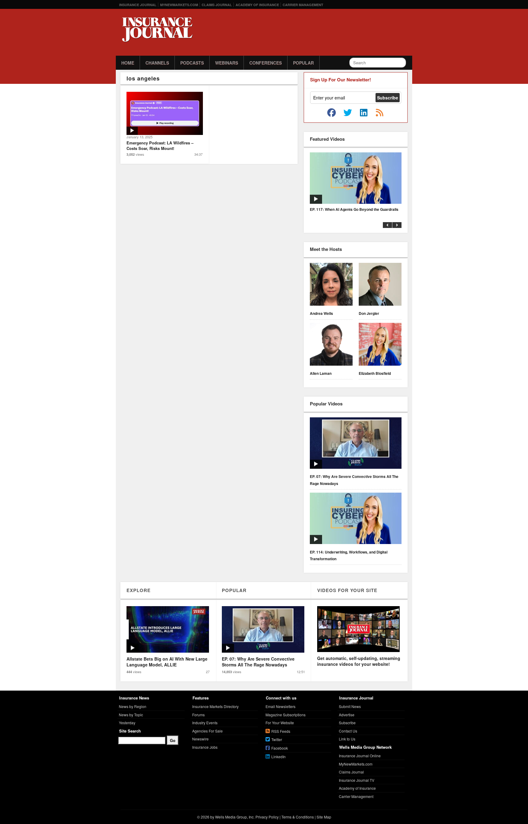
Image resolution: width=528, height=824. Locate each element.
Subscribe (347, 722)
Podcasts (192, 63)
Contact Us (348, 730)
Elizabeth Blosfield (375, 373)
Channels (157, 63)
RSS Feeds (280, 731)
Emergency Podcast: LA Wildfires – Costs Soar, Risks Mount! (160, 145)
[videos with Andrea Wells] (331, 285)
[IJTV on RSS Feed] (379, 112)
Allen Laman (321, 373)
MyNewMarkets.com (179, 4)
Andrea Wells (321, 313)
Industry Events (205, 722)
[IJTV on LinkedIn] (363, 112)
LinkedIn (278, 756)
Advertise (346, 714)
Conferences (265, 63)
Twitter (276, 739)
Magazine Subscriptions (286, 714)
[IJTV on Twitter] (347, 112)
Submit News (350, 706)
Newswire (200, 738)
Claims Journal (217, 4)
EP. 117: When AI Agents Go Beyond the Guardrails (354, 209)
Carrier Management (303, 4)
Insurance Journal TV (356, 780)
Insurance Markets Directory (215, 706)
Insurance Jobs (205, 747)
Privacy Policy (267, 816)
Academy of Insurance (257, 4)
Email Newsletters (280, 706)
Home (127, 63)
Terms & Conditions (297, 816)
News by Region (132, 706)
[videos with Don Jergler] (380, 285)
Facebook (279, 748)
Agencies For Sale (207, 730)
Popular (303, 63)
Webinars (226, 63)
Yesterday (127, 722)
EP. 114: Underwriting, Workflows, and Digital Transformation (348, 555)
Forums (198, 714)
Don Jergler (369, 313)
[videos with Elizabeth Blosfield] (380, 345)
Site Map (324, 816)
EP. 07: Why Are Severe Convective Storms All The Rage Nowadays (354, 480)
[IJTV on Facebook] (331, 112)
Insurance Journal (137, 4)
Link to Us (347, 738)
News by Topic (131, 714)
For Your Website (280, 722)
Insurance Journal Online (360, 755)
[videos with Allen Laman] (331, 345)
